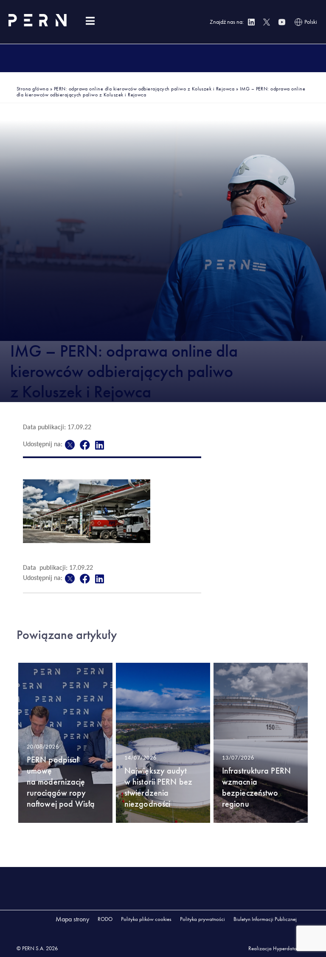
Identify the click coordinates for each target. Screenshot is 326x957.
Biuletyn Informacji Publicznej (265, 919)
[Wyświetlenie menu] (90, 21)
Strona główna (32, 88)
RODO (105, 919)
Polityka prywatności (202, 919)
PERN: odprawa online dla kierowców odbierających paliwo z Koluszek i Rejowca (144, 88)
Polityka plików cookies (146, 919)
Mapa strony (72, 919)
